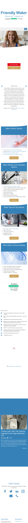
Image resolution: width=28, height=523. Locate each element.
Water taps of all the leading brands (11, 228)
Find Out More (14, 158)
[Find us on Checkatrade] (14, 366)
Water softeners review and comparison (17, 151)
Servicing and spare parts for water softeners (13, 154)
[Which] (14, 348)
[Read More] (14, 422)
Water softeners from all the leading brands (13, 150)
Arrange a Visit (14, 68)
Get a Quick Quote (14, 64)
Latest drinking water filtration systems (12, 186)
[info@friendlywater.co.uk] (17, 496)
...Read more (24, 448)
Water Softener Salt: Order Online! (11, 153)
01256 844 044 (18, 521)
